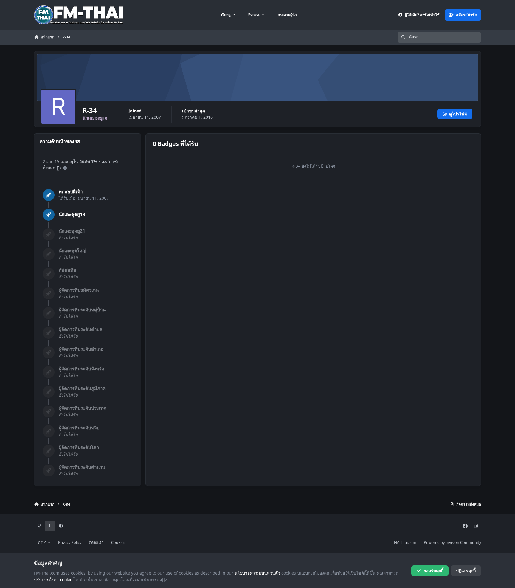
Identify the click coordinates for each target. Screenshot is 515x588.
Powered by (452, 542)
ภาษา (43, 542)
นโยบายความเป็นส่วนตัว (257, 573)
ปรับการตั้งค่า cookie (53, 579)
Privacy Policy (69, 542)
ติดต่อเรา (96, 542)
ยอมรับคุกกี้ (433, 570)
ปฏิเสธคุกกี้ (466, 570)
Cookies (118, 542)
